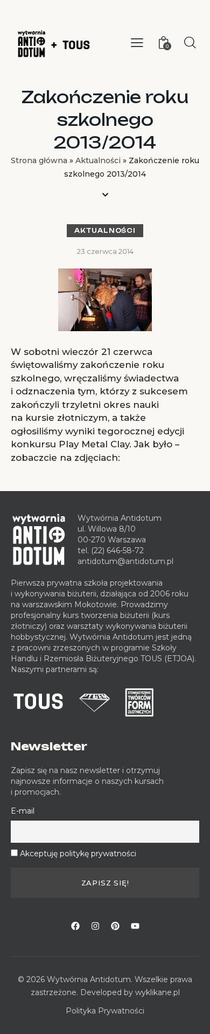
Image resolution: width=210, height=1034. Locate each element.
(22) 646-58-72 (117, 550)
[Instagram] (95, 926)
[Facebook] (75, 926)
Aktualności (98, 160)
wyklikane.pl (157, 992)
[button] (137, 42)
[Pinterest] (115, 926)
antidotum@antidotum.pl (125, 561)
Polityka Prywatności (105, 1011)
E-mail (22, 811)
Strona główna (39, 160)
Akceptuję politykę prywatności (78, 853)
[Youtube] (135, 926)
